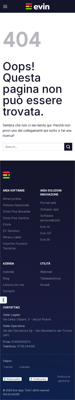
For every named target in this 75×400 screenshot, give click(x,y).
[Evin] (37, 6)
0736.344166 (26, 346)
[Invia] (68, 147)
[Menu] (5, 6)
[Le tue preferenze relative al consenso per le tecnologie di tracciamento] (3, 300)
